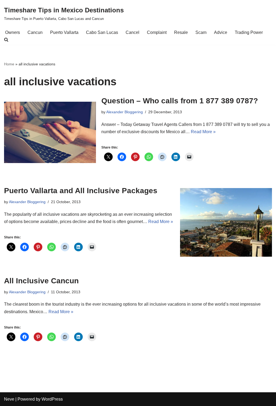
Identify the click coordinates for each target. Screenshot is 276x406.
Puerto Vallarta (64, 32)
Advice (220, 32)
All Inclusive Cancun (41, 281)
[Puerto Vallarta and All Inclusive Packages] (226, 222)
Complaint (157, 32)
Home (9, 64)
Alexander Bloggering (124, 112)
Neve (9, 399)
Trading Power (249, 32)
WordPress (52, 399)
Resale (181, 32)
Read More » (203, 131)
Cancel (132, 32)
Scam (200, 32)
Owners (12, 32)
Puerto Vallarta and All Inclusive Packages (80, 190)
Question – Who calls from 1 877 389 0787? (179, 101)
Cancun (35, 32)
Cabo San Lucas (102, 32)
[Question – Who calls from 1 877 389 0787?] (50, 132)
